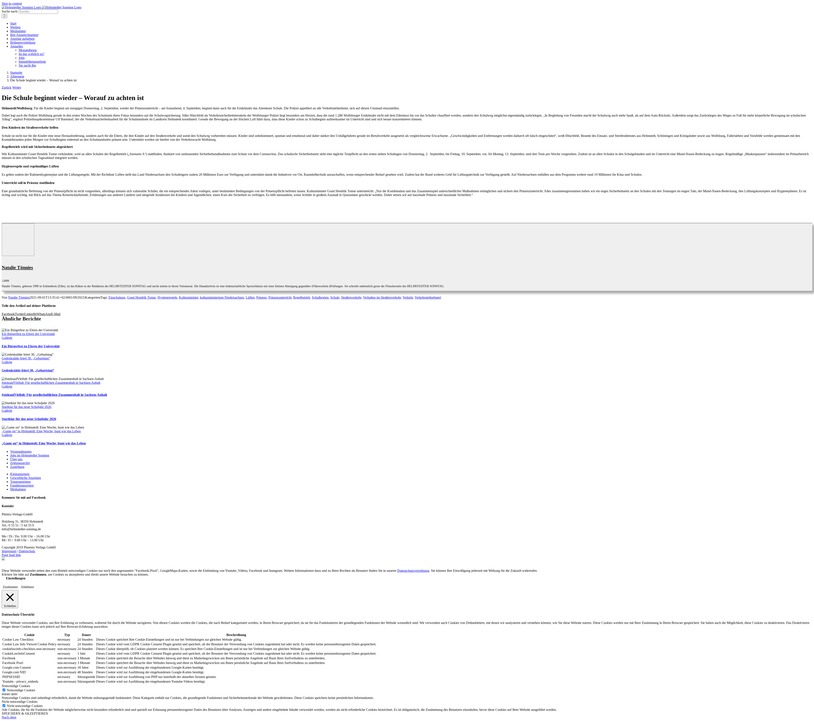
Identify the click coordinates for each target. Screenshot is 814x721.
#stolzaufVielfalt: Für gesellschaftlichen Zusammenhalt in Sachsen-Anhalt (51, 382)
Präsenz (261, 297)
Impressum (9, 551)
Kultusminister (188, 297)
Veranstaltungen (21, 451)
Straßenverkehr (351, 297)
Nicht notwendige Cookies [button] (20, 701)
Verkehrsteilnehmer (427, 297)
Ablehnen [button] (27, 587)
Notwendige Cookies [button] (16, 686)
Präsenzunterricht (279, 297)
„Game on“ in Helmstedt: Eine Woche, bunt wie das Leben (41, 431)
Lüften (250, 297)
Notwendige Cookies (21, 690)
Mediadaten (18, 489)
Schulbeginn (320, 297)
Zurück (6, 87)
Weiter (16, 87)
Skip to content (12, 3)
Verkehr (408, 297)
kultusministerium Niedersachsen (222, 297)
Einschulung (117, 297)
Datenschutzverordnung (413, 570)
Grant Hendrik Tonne (141, 297)
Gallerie (7, 338)
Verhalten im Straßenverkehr (382, 297)
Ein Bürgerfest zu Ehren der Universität (28, 334)
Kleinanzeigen (19, 474)
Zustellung (17, 467)
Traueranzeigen (20, 481)
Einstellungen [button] (15, 578)
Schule (334, 297)
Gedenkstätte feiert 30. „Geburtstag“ (26, 358)
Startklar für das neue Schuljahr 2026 (26, 407)
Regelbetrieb (301, 297)
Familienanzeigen (22, 485)
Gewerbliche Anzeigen (25, 478)
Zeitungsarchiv (20, 463)
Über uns (16, 459)
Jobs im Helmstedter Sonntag (29, 455)
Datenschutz (27, 551)
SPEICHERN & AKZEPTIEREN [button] (25, 713)
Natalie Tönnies (17, 267)
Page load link (11, 555)
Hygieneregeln (167, 297)
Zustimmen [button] (10, 587)
